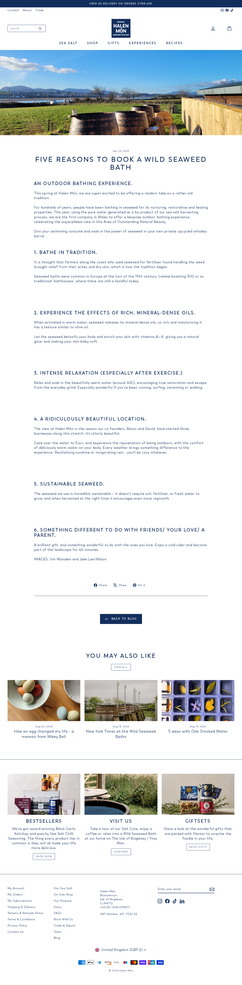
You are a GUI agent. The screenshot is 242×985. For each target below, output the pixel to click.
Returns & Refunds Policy (26, 913)
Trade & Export (64, 925)
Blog (57, 938)
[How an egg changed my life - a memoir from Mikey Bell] (44, 700)
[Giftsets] (198, 794)
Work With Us (63, 919)
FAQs (58, 913)
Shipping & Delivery (22, 907)
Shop (93, 43)
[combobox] (27, 28)
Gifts (113, 43)
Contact (13, 10)
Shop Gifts (198, 847)
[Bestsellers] (44, 794)
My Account (16, 888)
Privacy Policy (17, 925)
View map (121, 851)
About (27, 10)
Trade (40, 10)
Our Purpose (63, 900)
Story (58, 907)
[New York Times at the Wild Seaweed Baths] (121, 700)
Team (58, 932)
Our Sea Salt (63, 888)
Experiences (142, 43)
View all (121, 667)
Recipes (174, 43)
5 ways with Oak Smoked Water (198, 731)
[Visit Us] (121, 794)
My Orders (15, 894)
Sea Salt (68, 43)
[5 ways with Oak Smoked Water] (198, 700)
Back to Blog (123, 618)
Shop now (44, 856)
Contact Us (16, 932)
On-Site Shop (63, 894)
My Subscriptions (20, 900)
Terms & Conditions (21, 919)
